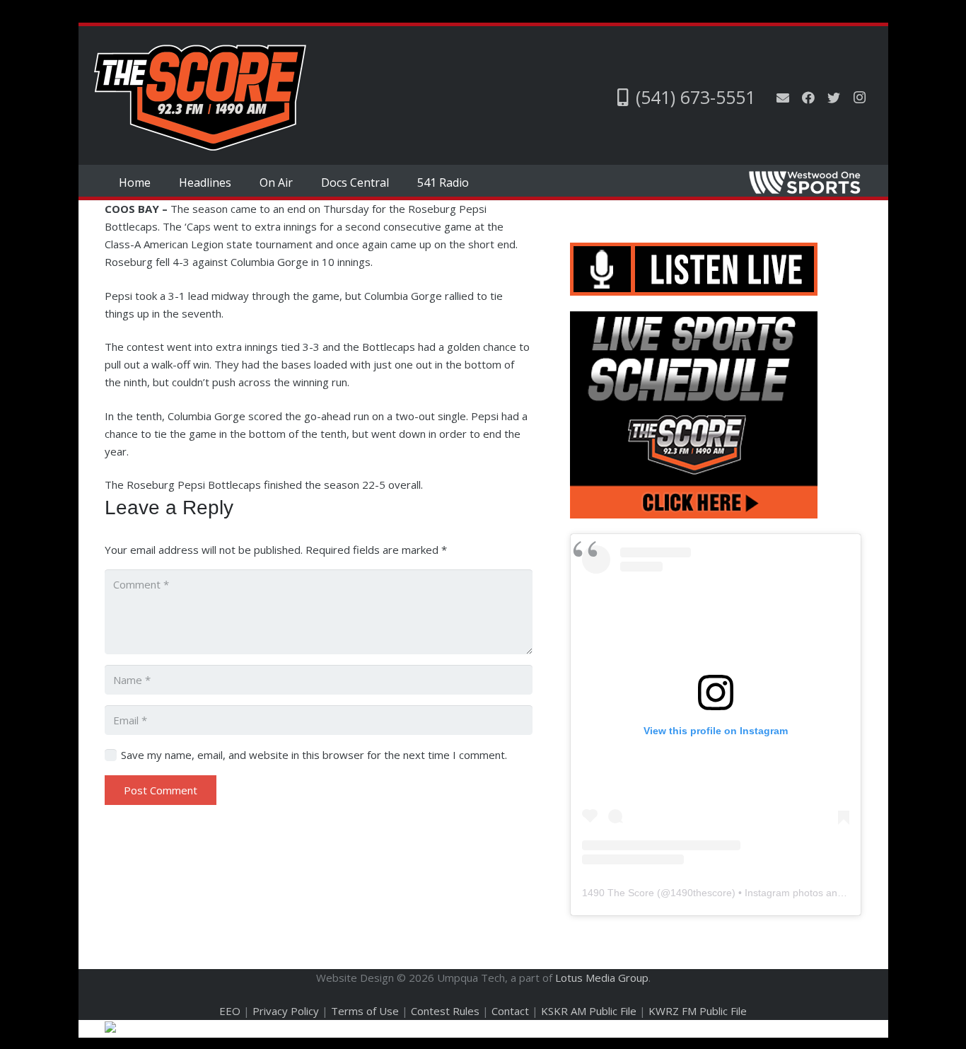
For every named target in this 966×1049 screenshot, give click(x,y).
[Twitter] (833, 97)
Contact (510, 1011)
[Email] (783, 97)
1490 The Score (618, 892)
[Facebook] (808, 97)
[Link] (200, 98)
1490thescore (701, 892)
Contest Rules (445, 1011)
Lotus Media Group (601, 977)
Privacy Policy (285, 1011)
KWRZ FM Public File (697, 1011)
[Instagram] (859, 97)
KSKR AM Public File (588, 1011)
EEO (229, 1011)
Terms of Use (365, 1011)
